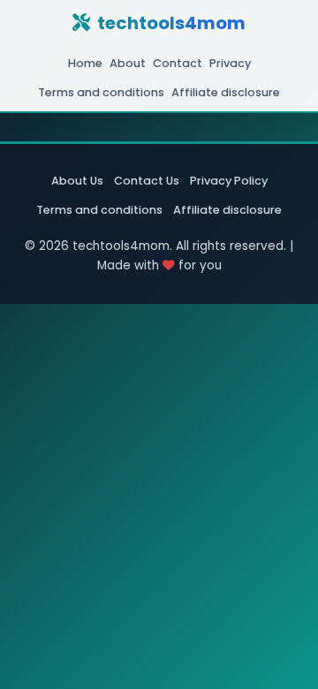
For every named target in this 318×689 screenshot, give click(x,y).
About (128, 63)
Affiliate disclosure (225, 92)
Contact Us (146, 180)
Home (85, 63)
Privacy (230, 63)
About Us (77, 180)
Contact (177, 63)
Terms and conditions (101, 92)
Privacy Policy (229, 180)
